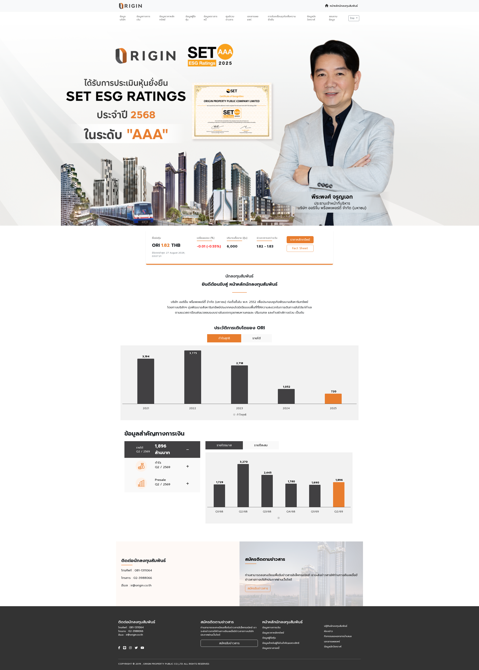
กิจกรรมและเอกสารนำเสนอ (338, 636)
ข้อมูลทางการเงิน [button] (143, 18)
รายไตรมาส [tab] (224, 445)
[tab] (162, 449)
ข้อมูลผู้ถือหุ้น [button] (191, 18)
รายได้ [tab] (256, 338)
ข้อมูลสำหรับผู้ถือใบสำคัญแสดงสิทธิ (280, 643)
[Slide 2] (239, 220)
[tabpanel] (239, 382)
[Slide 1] (233, 220)
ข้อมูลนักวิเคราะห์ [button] (311, 18)
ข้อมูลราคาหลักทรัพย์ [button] (166, 18)
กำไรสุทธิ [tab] (224, 338)
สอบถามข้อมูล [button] (333, 18)
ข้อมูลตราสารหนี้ (270, 648)
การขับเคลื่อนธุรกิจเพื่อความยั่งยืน (282, 18)
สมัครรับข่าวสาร (258, 588)
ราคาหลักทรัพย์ (300, 239)
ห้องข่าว (328, 631)
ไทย (352, 18)
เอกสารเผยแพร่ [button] (252, 18)
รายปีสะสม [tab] (261, 445)
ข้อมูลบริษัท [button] (123, 18)
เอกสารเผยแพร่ (332, 641)
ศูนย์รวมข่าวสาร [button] (230, 18)
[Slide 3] (246, 220)
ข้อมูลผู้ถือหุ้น (269, 638)
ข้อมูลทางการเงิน (271, 627)
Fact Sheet (300, 248)
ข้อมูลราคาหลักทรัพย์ (273, 632)
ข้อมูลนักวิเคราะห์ (332, 646)
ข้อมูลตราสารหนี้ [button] (210, 18)
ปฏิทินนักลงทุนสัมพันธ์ (335, 626)
